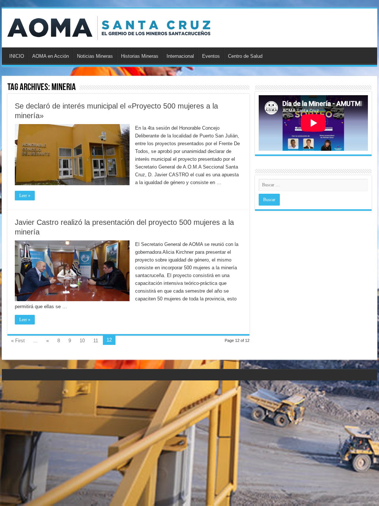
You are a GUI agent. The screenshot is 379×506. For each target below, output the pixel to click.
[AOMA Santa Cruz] (108, 27)
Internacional (180, 56)
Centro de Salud (245, 56)
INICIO (16, 56)
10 (82, 340)
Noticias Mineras (95, 56)
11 (95, 340)
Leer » (24, 195)
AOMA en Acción (50, 56)
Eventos (211, 56)
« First (18, 340)
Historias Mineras (139, 56)
